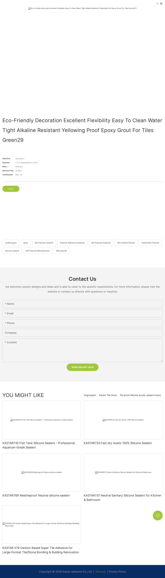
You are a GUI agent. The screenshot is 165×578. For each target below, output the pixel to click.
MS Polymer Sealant (44, 242)
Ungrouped (90, 395)
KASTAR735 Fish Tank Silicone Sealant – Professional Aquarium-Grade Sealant (38, 445)
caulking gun (11, 242)
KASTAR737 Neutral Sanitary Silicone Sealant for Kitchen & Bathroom (122, 497)
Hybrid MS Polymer (150, 242)
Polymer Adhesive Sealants (72, 242)
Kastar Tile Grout (108, 395)
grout (25, 242)
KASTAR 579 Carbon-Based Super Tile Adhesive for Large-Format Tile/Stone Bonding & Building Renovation (40, 550)
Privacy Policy (117, 571)
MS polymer (61, 251)
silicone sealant (12, 251)
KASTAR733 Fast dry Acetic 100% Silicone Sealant (118, 443)
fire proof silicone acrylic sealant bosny (140, 395)
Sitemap (100, 571)
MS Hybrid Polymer (126, 242)
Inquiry (11, 189)
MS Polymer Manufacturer (37, 251)
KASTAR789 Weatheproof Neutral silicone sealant (36, 495)
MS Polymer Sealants (101, 242)
